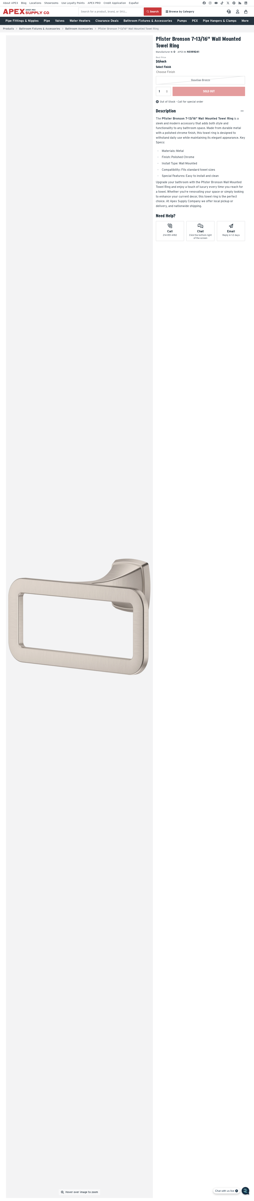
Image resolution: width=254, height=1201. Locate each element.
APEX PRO (94, 2)
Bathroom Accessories (79, 28)
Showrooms (51, 2)
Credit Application (115, 2)
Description (166, 111)
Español (134, 2)
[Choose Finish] (200, 72)
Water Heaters (80, 21)
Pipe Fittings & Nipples (22, 21)
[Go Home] (26, 11)
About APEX (10, 2)
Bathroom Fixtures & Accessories (147, 21)
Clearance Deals (107, 21)
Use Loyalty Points (73, 2)
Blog (23, 2)
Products (8, 28)
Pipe (47, 21)
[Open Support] (228, 11)
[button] (246, 11)
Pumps (182, 21)
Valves (60, 21)
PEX (195, 21)
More (245, 21)
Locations (35, 2)
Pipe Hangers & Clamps (220, 21)
